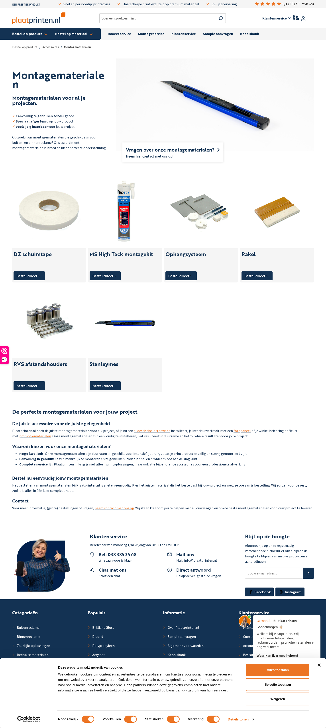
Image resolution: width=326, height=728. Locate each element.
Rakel (249, 254)
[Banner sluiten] (319, 665)
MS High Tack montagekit (121, 254)
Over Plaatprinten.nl (183, 627)
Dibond (97, 636)
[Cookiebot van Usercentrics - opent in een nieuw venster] (28, 719)
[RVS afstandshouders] (49, 321)
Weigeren (277, 699)
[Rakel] (277, 211)
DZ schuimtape (33, 254)
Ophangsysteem (185, 254)
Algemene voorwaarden (185, 645)
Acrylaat (98, 654)
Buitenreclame (27, 627)
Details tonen (238, 719)
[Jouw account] (303, 18)
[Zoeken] (220, 18)
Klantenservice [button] (274, 18)
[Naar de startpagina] (38, 18)
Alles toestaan (278, 670)
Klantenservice (253, 612)
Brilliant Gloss (103, 627)
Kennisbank (176, 654)
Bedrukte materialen (32, 654)
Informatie (174, 612)
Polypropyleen (103, 645)
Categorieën (25, 612)
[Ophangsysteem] (201, 211)
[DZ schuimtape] (49, 211)
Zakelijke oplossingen (33, 645)
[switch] (130, 719)
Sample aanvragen (181, 636)
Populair (96, 612)
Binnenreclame (28, 636)
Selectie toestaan (278, 684)
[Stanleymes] (125, 321)
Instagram (293, 592)
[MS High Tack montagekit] (125, 211)
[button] (308, 573)
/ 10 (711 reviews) (298, 4)
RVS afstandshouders (40, 364)
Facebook (262, 592)
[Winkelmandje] (311, 18)
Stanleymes (104, 364)
